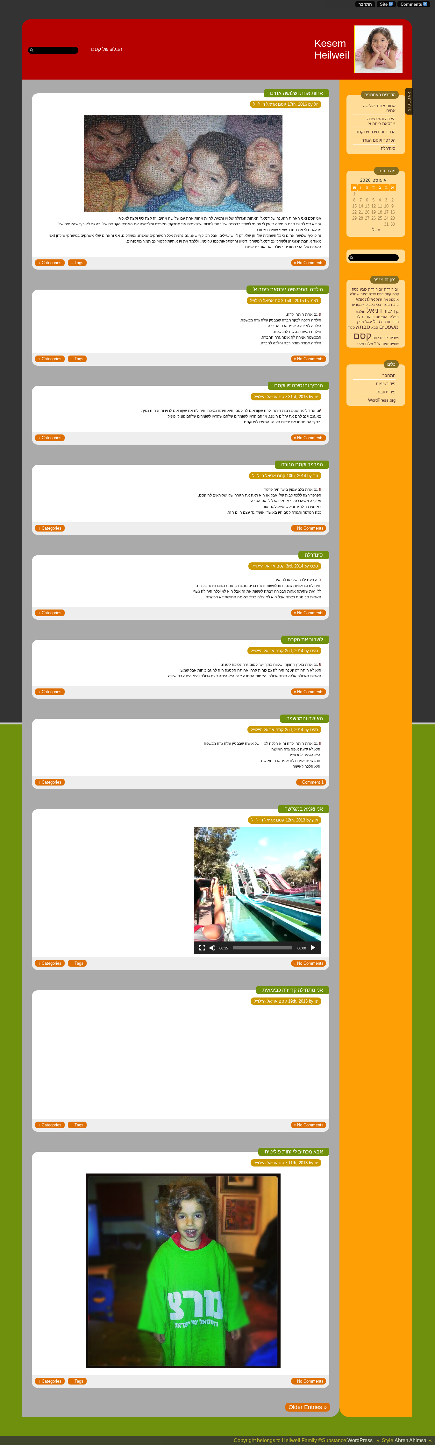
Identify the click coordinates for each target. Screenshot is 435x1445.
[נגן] (313, 948)
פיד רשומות (386, 383)
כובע (363, 289)
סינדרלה (388, 148)
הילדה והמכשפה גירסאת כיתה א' (381, 121)
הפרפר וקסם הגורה (378, 140)
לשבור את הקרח (305, 639)
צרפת (384, 338)
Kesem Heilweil (331, 49)
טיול (376, 321)
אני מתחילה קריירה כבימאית (292, 990)
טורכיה (386, 322)
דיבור (389, 311)
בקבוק (370, 305)
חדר (396, 322)
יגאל (368, 322)
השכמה (381, 317)
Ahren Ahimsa (410, 1440)
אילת (370, 299)
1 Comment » (311, 782)
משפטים (389, 327)
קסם (395, 294)
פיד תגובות (386, 392)
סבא (374, 327)
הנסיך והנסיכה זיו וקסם (375, 132)
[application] (257, 890)
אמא (360, 299)
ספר (351, 327)
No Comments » (309, 262)
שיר (377, 343)
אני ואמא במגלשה (303, 809)
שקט (360, 344)
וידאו (370, 316)
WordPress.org (382, 400)
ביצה (386, 305)
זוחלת (360, 316)
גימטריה (358, 305)
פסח (355, 289)
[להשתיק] (212, 948)
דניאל (374, 310)
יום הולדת (391, 289)
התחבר (365, 4)
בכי (378, 305)
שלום (369, 344)
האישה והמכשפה (304, 718)
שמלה (354, 294)
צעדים (394, 338)
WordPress (360, 1440)
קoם (376, 338)
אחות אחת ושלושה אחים (296, 93)
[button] (257, 890)
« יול (376, 229)
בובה (395, 305)
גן (397, 312)
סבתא (363, 327)
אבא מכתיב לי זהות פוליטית (294, 1151)
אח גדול (382, 299)
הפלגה (394, 317)
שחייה (394, 344)
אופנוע (394, 299)
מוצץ (360, 322)
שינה (372, 294)
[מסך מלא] (202, 948)
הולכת (360, 312)
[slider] (262, 947)
